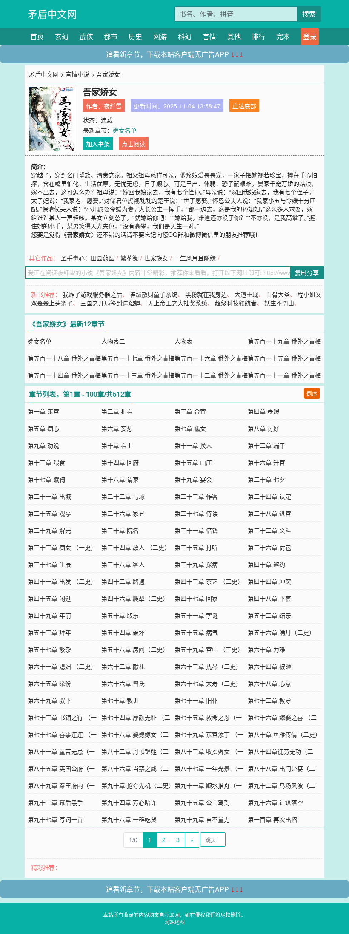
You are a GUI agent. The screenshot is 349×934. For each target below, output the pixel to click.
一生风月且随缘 (195, 257)
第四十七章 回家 (196, 598)
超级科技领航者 (236, 302)
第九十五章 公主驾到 (202, 802)
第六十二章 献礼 (123, 666)
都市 (110, 36)
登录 (310, 36)
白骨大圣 (278, 294)
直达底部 (244, 106)
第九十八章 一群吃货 (129, 819)
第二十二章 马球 (123, 496)
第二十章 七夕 (266, 479)
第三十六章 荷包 (269, 547)
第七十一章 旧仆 (196, 700)
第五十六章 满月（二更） (281, 632)
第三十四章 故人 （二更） (135, 547)
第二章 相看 (117, 411)
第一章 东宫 (43, 411)
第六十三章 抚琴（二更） (208, 666)
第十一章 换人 (193, 445)
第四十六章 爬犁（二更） (135, 598)
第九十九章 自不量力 (202, 819)
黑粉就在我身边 (206, 294)
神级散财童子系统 (153, 294)
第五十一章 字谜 (196, 615)
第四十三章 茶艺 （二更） (208, 581)
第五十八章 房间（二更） (135, 649)
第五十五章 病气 (196, 632)
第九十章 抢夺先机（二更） (137, 785)
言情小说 (77, 74)
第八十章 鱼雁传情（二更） (284, 734)
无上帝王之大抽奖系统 (177, 302)
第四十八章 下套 (269, 598)
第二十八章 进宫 (269, 513)
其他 (234, 36)
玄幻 (62, 36)
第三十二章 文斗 (269, 530)
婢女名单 (125, 130)
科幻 (185, 36)
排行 (258, 36)
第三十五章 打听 (196, 547)
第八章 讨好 (263, 428)
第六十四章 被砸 (269, 666)
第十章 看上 (117, 445)
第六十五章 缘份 (49, 683)
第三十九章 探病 (196, 564)
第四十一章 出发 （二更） (62, 581)
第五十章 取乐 (120, 615)
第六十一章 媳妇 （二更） (62, 666)
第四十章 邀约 (266, 564)
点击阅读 (134, 143)
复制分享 (307, 272)
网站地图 (174, 921)
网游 (160, 36)
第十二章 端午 (266, 445)
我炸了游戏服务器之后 (92, 294)
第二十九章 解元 (49, 530)
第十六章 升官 (266, 462)
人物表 (183, 341)
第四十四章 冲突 (269, 581)
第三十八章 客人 (123, 564)
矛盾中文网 (52, 14)
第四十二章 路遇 (123, 581)
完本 (283, 36)
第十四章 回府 (120, 462)
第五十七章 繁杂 (49, 649)
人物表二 (113, 341)
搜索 (309, 14)
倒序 (312, 393)
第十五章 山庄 (193, 462)
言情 (209, 36)
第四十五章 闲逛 (49, 598)
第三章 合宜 (190, 411)
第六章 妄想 (117, 428)
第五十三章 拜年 (49, 632)
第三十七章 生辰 (49, 564)
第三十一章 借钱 (196, 530)
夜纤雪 (113, 106)
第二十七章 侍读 (196, 513)
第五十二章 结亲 (269, 615)
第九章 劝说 (43, 445)
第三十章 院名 (120, 530)
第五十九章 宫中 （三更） (208, 649)
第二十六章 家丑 (123, 513)
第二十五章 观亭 (49, 513)
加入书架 (98, 143)
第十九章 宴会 (193, 479)
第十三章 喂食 (46, 462)
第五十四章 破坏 (123, 632)
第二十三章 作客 (196, 496)
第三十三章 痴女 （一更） (62, 547)
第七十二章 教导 (269, 700)
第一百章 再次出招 (272, 819)
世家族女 (156, 257)
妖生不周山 (279, 302)
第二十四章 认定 (269, 496)
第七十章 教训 (120, 700)
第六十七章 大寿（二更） (208, 683)
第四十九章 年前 (49, 615)
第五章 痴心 (43, 428)
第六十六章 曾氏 (123, 683)
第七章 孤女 (190, 428)
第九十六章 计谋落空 (275, 802)
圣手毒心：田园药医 (87, 257)
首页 (37, 36)
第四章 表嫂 (263, 411)
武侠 (86, 36)
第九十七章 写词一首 (55, 819)
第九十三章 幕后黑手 (55, 802)
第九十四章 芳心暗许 (129, 802)
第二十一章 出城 (49, 496)
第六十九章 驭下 (49, 700)
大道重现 (246, 294)
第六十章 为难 (266, 649)
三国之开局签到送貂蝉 (110, 302)
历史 (135, 36)
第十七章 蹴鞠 (46, 479)
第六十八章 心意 (269, 683)
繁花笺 (129, 257)
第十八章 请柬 (120, 479)
